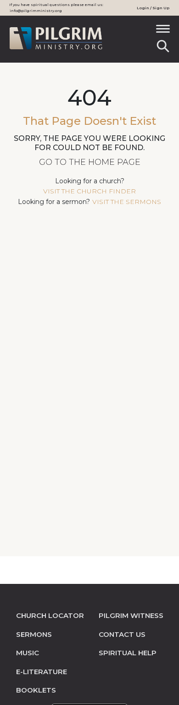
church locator (50, 615)
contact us (122, 634)
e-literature (41, 671)
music (27, 652)
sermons (34, 634)
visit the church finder (89, 191)
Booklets (36, 690)
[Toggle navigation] (163, 32)
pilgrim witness (131, 615)
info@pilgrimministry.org (36, 10)
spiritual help (128, 652)
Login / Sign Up (153, 8)
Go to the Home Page (89, 162)
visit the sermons (126, 202)
